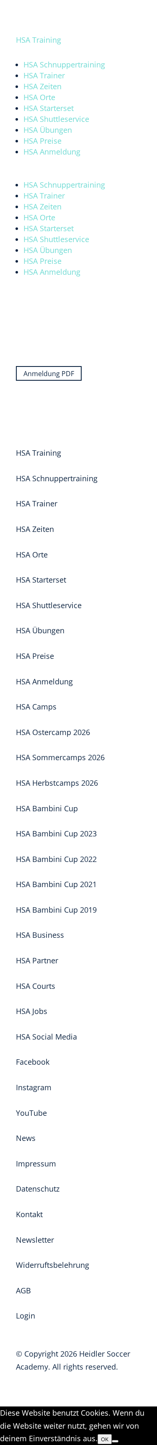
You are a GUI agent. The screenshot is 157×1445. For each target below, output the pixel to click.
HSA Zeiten (42, 86)
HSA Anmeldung (51, 152)
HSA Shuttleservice (56, 119)
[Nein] (115, 1441)
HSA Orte (39, 97)
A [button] (36, 10)
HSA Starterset (48, 108)
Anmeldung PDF (48, 373)
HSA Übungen (47, 130)
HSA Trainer (44, 75)
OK (104, 1439)
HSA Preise (42, 141)
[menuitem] (94, 26)
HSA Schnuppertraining (64, 64)
